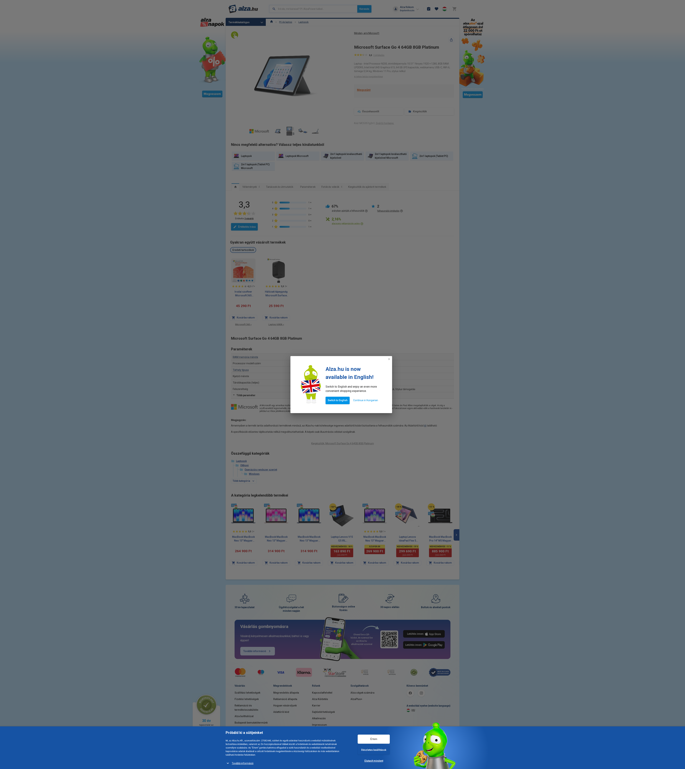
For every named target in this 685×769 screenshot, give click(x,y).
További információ (242, 763)
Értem (373, 739)
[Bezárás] (389, 359)
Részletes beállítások (373, 749)
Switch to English (337, 400)
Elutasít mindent (373, 760)
